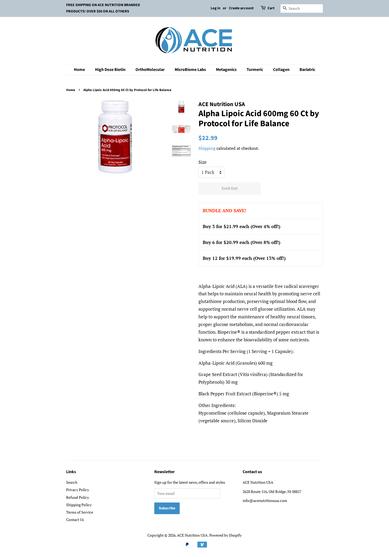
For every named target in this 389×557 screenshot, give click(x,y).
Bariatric (307, 70)
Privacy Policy (77, 489)
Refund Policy (77, 497)
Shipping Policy (79, 504)
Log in (215, 8)
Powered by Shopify (225, 535)
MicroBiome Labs (190, 70)
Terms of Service (79, 512)
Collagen (281, 70)
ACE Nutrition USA (192, 535)
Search (71, 482)
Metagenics (226, 70)
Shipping (206, 148)
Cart (271, 8)
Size (202, 162)
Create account (241, 8)
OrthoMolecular (150, 70)
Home (79, 70)
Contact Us (75, 519)
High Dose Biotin (110, 70)
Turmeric (255, 70)
